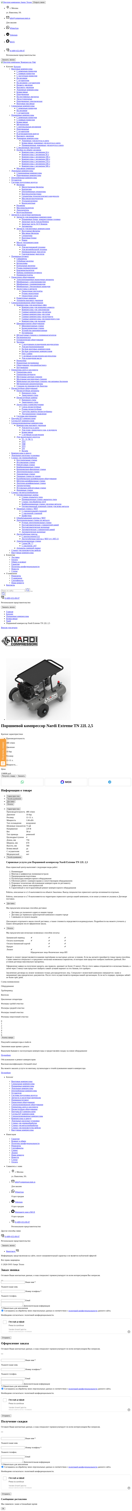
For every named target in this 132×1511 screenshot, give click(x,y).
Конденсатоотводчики (31, 194)
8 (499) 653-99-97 (17, 51)
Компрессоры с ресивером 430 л (36, 164)
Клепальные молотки (25, 266)
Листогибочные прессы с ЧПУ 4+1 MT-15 (40, 539)
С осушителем (22, 80)
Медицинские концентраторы (29, 384)
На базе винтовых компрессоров (36, 349)
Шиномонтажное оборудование (30, 323)
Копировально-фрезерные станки (31, 469)
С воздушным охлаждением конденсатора (40, 344)
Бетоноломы (21, 263)
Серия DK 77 (27, 543)
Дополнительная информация (37, 1306)
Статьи (14, 571)
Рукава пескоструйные (32, 409)
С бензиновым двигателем (28, 147)
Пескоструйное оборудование (24, 388)
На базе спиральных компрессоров (37, 351)
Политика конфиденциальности (25, 566)
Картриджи (27, 189)
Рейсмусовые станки (25, 465)
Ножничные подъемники (27, 363)
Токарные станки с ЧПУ (27, 509)
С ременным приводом (26, 71)
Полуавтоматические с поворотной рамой (40, 525)
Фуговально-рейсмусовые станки (31, 488)
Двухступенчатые (24, 99)
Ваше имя (30, 1282)
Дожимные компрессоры (27, 90)
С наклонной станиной (32, 513)
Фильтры (20, 185)
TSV (24, 441)
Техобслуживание (14, 799)
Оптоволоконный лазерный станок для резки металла (45, 506)
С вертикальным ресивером (28, 127)
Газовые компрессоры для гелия (36, 314)
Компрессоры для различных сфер (31, 305)
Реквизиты (16, 576)
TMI (23, 444)
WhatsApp (14, 28)
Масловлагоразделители (32, 198)
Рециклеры (21, 360)
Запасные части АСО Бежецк (34, 224)
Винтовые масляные (25, 103)
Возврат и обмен (18, 1141)
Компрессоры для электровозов (35, 310)
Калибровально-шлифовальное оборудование (36, 478)
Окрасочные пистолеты (32, 291)
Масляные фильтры (30, 233)
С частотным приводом (26, 76)
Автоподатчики (23, 485)
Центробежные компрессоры (24, 178)
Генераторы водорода (25, 374)
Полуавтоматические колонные (36, 527)
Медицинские (22, 124)
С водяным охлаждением (33, 434)
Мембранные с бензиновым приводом (33, 286)
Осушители (16, 180)
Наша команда (17, 583)
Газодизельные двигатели (33, 254)
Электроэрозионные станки (28, 541)
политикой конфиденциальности (82, 1311)
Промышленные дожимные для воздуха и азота (43, 145)
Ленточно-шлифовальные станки (31, 483)
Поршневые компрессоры (22, 115)
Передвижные (22, 94)
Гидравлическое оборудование (29, 340)
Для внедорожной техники (33, 247)
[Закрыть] (2, 1280)
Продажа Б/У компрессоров (23, 418)
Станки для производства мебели (26, 550)
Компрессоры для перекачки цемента (38, 307)
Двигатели (21, 245)
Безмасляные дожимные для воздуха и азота (41, 143)
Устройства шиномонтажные (34, 330)
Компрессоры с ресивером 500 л (36, 166)
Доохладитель (22, 210)
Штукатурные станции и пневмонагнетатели (36, 335)
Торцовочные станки (25, 474)
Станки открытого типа (32, 497)
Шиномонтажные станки (33, 326)
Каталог (17, 66)
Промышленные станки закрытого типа (39, 499)
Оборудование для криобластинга (31, 365)
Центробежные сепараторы (34, 191)
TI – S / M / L (27, 439)
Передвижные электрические (29, 101)
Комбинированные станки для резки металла (41, 504)
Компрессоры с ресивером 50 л (35, 154)
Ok (3, 1509)
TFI (23, 448)
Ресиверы (20, 205)
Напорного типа (29, 393)
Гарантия (15, 564)
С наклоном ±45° (29, 546)
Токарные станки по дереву (28, 476)
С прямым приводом (25, 73)
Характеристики (13, 796)
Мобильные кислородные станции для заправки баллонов (42, 381)
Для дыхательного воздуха (28, 437)
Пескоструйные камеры (26, 397)
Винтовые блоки (29, 238)
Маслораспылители (25, 208)
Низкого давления (24, 85)
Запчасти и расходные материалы (26, 215)
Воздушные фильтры (31, 231)
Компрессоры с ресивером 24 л (35, 152)
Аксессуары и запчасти (26, 289)
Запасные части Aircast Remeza (35, 222)
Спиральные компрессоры (23, 106)
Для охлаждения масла (32, 358)
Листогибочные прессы (26, 534)
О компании (16, 578)
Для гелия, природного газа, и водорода (39, 430)
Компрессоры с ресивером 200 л (36, 159)
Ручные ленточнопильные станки (36, 522)
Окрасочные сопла (30, 296)
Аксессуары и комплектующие (30, 404)
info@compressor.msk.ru (20, 18)
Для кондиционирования (33, 347)
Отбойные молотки (25, 261)
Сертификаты (17, 580)
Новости (15, 569)
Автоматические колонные (34, 532)
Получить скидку (8, 776)
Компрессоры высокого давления (31, 425)
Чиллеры (20, 342)
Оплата (14, 559)
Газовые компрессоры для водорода (37, 316)
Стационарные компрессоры (29, 173)
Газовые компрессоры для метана (36, 312)
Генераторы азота (24, 372)
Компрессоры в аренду (21, 453)
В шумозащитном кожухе (27, 134)
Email (27, 1300)
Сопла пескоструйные (31, 407)
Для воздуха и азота (30, 428)
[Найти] (27, 590)
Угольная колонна (30, 201)
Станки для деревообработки (24, 458)
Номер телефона (33, 1291)
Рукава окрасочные (30, 293)
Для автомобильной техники (34, 249)
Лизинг (14, 1153)
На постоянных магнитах (27, 97)
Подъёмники (27, 333)
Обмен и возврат (18, 562)
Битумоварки (22, 367)
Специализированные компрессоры (27, 423)
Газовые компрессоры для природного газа (41, 319)
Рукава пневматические (27, 268)
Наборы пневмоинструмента (29, 272)
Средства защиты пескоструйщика (37, 411)
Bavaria (25, 451)
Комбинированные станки (28, 467)
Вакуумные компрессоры (22, 553)
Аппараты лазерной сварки (28, 548)
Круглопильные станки (26, 460)
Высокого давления (25, 87)
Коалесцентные (28, 203)
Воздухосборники (24, 212)
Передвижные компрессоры (28, 175)
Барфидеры (27, 516)
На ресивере (21, 78)
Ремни (24, 240)
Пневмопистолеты (24, 275)
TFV (24, 446)
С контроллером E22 (31, 536)
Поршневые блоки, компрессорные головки (41, 219)
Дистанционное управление (34, 414)
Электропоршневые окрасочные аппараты (35, 279)
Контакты (10, 585)
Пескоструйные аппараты (27, 391)
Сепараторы (27, 235)
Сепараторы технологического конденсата (40, 196)
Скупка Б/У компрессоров (22, 421)
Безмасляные (22, 92)
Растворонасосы (23, 337)
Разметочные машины (26, 298)
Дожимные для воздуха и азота (35, 141)
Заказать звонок (8, 60)
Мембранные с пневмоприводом (30, 284)
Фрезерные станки (24, 490)
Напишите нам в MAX (25, 1212)
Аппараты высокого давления (29, 300)
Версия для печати (9, 628)
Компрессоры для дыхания (33, 321)
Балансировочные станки (33, 328)
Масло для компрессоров (27, 242)
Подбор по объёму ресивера (28, 150)
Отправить (6, 1338)
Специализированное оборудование (27, 303)
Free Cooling (27, 353)
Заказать (21, 776)
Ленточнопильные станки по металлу (33, 520)
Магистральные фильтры (33, 187)
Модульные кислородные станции (31, 379)
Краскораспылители (25, 270)
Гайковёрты (21, 259)
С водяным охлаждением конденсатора (39, 356)
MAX (12, 42)
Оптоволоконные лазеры (27, 495)
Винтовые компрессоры (21, 69)
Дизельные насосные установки (25, 455)
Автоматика (27, 226)
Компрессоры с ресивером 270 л (36, 161)
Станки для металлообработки (24, 492)
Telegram (13, 35)
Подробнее (6, 1055)
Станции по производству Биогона (31, 386)
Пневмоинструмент (20, 256)
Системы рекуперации (26, 416)
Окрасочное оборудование (23, 277)
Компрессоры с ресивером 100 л (36, 157)
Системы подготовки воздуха (24, 182)
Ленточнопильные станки (27, 472)
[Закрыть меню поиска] (32, 591)
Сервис (14, 1150)
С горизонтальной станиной (34, 511)
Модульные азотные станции (29, 377)
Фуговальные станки (25, 462)
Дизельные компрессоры (22, 171)
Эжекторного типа (30, 395)
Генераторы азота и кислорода (24, 370)
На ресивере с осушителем (28, 83)
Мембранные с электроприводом (31, 282)
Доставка (15, 557)
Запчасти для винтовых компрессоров (33, 228)
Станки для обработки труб (34, 502)
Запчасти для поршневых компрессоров (34, 217)
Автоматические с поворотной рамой (38, 529)
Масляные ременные (25, 168)
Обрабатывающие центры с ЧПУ (31, 518)
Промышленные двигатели (34, 252)
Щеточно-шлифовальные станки (30, 481)
